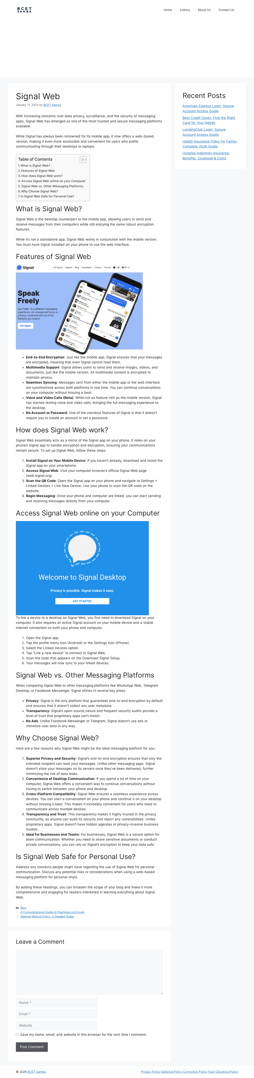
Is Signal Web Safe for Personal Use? (47, 196)
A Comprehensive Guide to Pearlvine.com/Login (52, 912)
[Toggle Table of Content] (81, 159)
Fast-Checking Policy (223, 1072)
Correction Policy (195, 1072)
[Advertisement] (127, 49)
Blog (23, 907)
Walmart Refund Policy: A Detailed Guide (47, 916)
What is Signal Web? (35, 165)
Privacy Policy (151, 1072)
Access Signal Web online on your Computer (53, 181)
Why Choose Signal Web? (39, 191)
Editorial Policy (171, 1072)
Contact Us (226, 10)
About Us (204, 10)
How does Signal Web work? (42, 176)
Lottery (185, 10)
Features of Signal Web (38, 171)
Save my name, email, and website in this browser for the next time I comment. (83, 1035)
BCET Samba (36, 1072)
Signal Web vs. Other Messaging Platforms (52, 186)
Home (168, 10)
